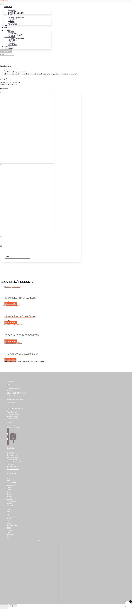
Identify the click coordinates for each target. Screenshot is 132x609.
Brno (8, 478)
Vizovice (9, 530)
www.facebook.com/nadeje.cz (16, 427)
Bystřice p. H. (11, 480)
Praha (8, 514)
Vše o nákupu (9, 14)
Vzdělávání (10, 464)
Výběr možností (10, 360)
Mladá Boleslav (11, 501)
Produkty (8, 7)
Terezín (9, 523)
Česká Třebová (11, 483)
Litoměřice (10, 494)
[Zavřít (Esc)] (15, 606)
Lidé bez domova (12, 455)
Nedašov (9, 503)
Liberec (9, 492)
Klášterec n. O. (11, 489)
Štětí (8, 521)
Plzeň (8, 512)
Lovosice (9, 499)
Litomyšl (9, 496)
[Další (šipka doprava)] (6, 608)
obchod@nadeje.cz (17, 408)
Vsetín (8, 532)
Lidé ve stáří (10, 453)
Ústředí (9, 528)
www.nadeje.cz (11, 425)
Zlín (8, 537)
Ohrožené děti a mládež (14, 462)
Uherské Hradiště (12, 525)
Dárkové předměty (16, 13)
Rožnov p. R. (11, 518)
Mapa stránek (11, 381)
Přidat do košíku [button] (10, 304)
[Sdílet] (11, 606)
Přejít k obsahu (4, 1)
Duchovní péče (11, 466)
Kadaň (9, 487)
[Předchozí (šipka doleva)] (2, 608)
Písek (8, 509)
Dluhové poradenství (13, 469)
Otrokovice (10, 506)
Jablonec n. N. (11, 485)
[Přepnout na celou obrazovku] (6, 606)
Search (2, 53)
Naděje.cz (8, 27)
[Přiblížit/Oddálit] (2, 606)
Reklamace (12, 24)
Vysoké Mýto (10, 535)
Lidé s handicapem (12, 457)
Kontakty (7, 25)
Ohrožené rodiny (12, 459)
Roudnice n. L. (11, 516)
